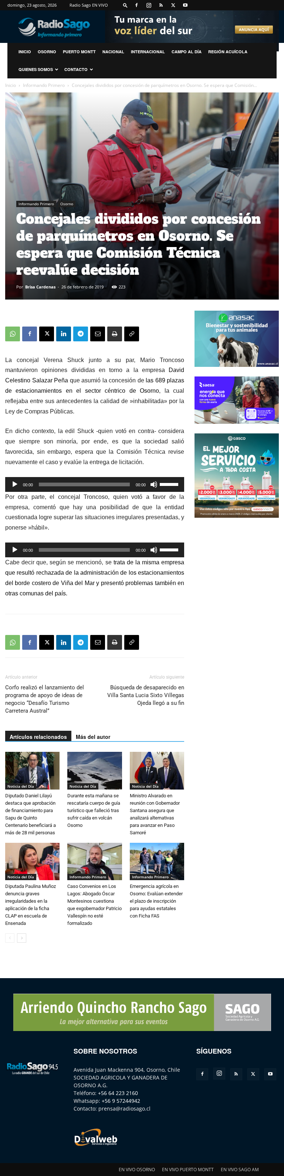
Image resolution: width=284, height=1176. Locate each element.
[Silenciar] (154, 484)
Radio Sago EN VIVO (89, 5)
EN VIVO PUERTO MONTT (188, 1169)
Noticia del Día (20, 786)
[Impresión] (114, 334)
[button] (125, 5)
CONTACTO (76, 69)
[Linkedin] (63, 334)
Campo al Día (187, 51)
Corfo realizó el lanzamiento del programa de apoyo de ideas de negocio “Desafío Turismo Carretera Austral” (44, 699)
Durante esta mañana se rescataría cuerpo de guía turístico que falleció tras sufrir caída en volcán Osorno (93, 810)
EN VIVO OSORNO (137, 1169)
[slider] (170, 483)
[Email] (97, 334)
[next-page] (21, 938)
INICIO (24, 51)
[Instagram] (148, 5)
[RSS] (160, 5)
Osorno (47, 51)
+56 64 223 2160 (118, 1092)
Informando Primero (44, 85)
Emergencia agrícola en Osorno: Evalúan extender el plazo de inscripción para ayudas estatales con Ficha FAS (156, 901)
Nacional (113, 51)
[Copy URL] (131, 334)
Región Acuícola (227, 51)
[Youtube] (185, 5)
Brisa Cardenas (40, 287)
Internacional (148, 51)
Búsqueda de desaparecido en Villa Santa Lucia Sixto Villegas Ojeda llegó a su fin (145, 695)
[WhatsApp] (12, 334)
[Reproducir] (14, 484)
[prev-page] (9, 938)
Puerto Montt (79, 51)
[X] (173, 5)
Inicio (10, 85)
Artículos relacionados (38, 736)
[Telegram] (80, 334)
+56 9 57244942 (121, 1100)
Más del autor (93, 736)
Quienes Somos (35, 69)
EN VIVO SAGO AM (240, 1169)
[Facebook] (136, 5)
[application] (94, 484)
